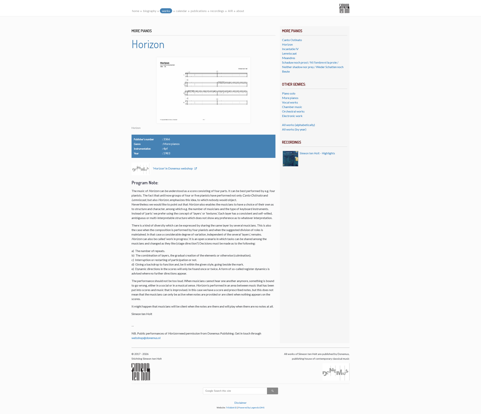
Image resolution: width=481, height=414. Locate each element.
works (166, 11)
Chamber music (292, 107)
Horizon (287, 44)
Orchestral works (293, 111)
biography (149, 11)
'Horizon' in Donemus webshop (173, 168)
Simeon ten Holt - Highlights (317, 153)
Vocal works (290, 102)
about (240, 11)
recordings (217, 11)
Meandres (288, 58)
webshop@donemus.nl (146, 338)
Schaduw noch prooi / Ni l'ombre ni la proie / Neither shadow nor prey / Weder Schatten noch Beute (312, 67)
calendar (181, 11)
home (135, 11)
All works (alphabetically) (298, 125)
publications (199, 11)
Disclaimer (240, 402)
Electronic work (292, 116)
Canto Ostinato (292, 40)
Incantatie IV (290, 49)
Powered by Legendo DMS (251, 407)
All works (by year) (294, 129)
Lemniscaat (289, 53)
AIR (230, 11)
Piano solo (288, 93)
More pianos (290, 98)
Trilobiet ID (231, 407)
